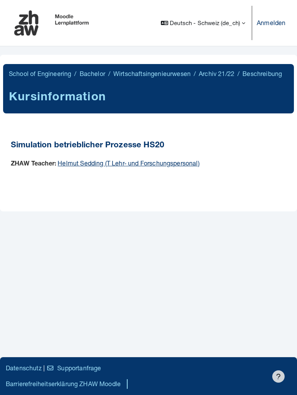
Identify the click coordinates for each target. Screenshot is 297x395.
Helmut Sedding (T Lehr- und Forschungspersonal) (129, 163)
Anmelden (271, 22)
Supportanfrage (79, 367)
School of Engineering (40, 73)
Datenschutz (24, 367)
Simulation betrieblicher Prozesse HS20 (87, 146)
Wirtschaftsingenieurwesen (152, 73)
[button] (203, 23)
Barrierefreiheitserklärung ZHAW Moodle (63, 383)
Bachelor (92, 73)
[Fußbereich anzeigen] (278, 376)
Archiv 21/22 (216, 73)
